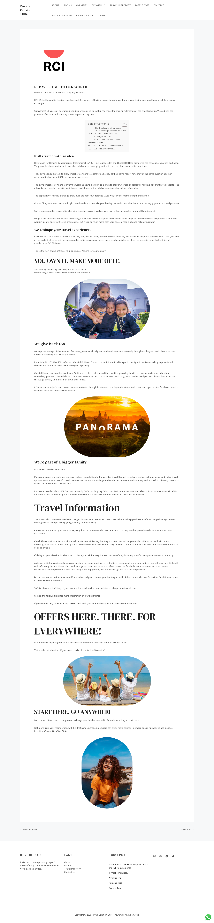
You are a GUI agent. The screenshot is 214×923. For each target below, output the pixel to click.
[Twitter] (173, 856)
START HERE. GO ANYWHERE (104, 149)
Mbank (101, 15)
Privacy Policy (84, 15)
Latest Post (142, 5)
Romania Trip (115, 882)
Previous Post (28, 829)
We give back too (104, 136)
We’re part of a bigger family (108, 139)
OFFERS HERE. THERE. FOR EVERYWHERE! (106, 145)
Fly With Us (98, 5)
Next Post (187, 829)
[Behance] (160, 856)
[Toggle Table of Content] (123, 124)
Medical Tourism (62, 15)
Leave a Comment (43, 92)
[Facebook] (167, 856)
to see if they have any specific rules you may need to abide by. (104, 555)
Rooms (68, 5)
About (55, 5)
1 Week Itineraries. (118, 872)
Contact (159, 5)
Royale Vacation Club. (26, 10)
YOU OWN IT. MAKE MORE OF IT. (106, 133)
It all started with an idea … (111, 128)
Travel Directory (120, 5)
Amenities (81, 5)
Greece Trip (115, 887)
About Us (69, 862)
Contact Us (69, 871)
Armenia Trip (115, 877)
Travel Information (96, 142)
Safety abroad (41, 588)
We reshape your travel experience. (113, 131)
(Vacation (99, 650)
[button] (183, 10)
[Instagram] (154, 856)
